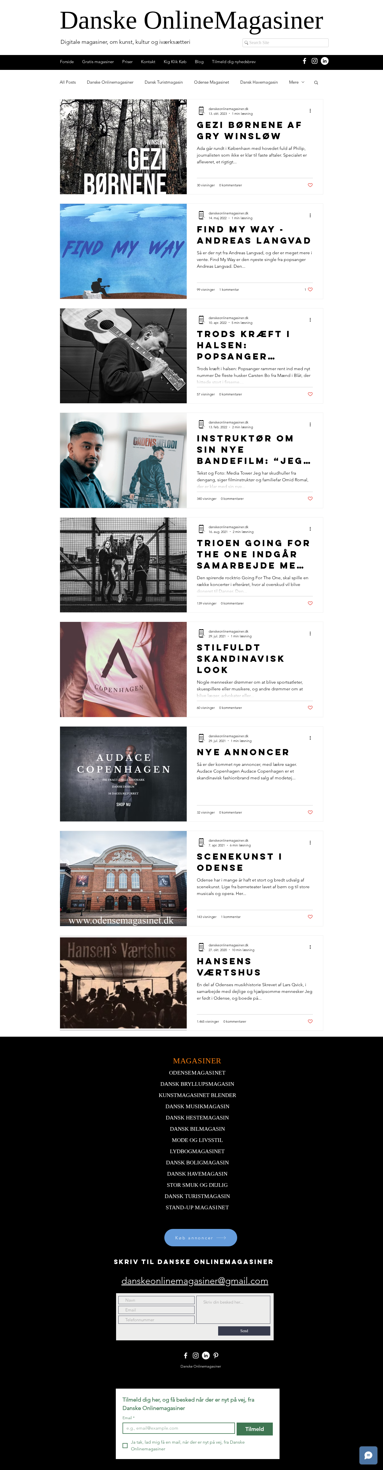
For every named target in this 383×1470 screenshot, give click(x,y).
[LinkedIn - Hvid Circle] (325, 61)
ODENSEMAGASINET (197, 1073)
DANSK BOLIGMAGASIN (197, 1162)
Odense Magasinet (211, 82)
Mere (294, 82)
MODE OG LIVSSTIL (197, 1140)
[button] (316, 83)
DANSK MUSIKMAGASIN (197, 1106)
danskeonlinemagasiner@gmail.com (194, 1281)
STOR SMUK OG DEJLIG (197, 1185)
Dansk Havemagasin (259, 82)
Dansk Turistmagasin (164, 82)
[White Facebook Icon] (304, 61)
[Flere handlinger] (312, 110)
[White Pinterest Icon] (216, 1355)
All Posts (68, 82)
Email (129, 1418)
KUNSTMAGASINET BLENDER (197, 1095)
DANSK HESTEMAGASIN (197, 1117)
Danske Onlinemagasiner (110, 82)
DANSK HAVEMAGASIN (197, 1174)
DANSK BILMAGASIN (197, 1129)
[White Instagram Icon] (315, 61)
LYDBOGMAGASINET (197, 1151)
